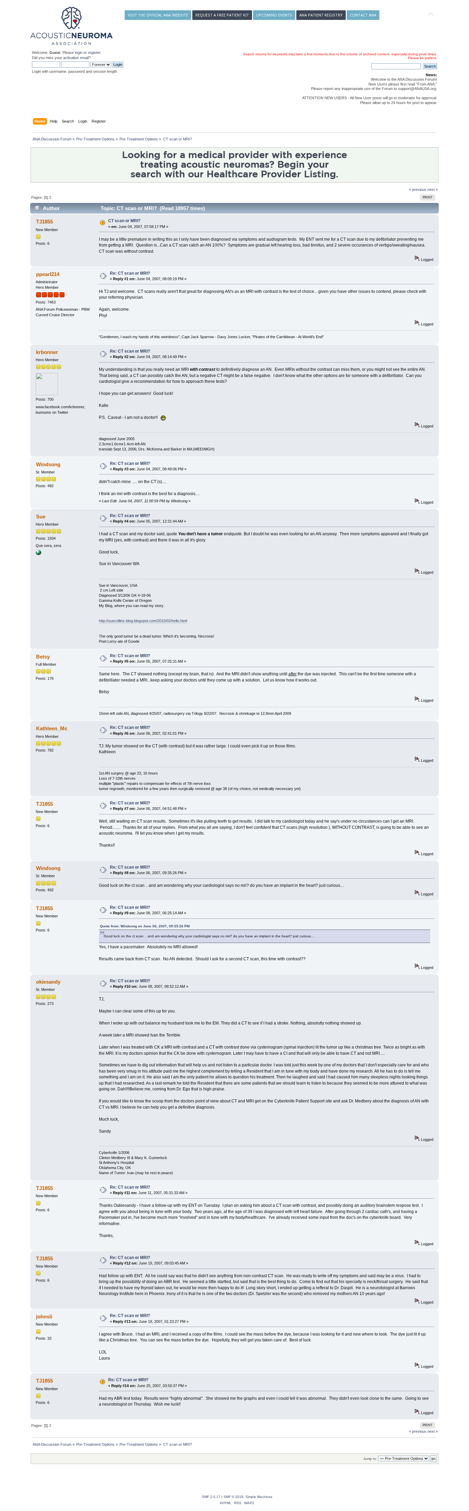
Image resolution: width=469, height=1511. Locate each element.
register (94, 52)
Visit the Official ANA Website (158, 15)
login (78, 52)
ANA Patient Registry (321, 15)
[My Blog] (38, 554)
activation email (76, 58)
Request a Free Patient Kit (222, 15)
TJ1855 (44, 222)
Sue (40, 516)
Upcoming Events (274, 15)
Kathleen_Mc (51, 728)
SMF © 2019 (233, 1497)
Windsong (48, 464)
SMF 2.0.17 (211, 1497)
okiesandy (48, 982)
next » (432, 189)
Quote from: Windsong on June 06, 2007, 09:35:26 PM (145, 926)
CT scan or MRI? (124, 220)
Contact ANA (363, 15)
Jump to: (370, 1459)
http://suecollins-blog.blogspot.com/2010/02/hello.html (143, 621)
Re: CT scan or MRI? (130, 273)
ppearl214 (47, 274)
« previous (417, 189)
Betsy (43, 657)
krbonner (47, 352)
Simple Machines (258, 1497)
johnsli (44, 1316)
